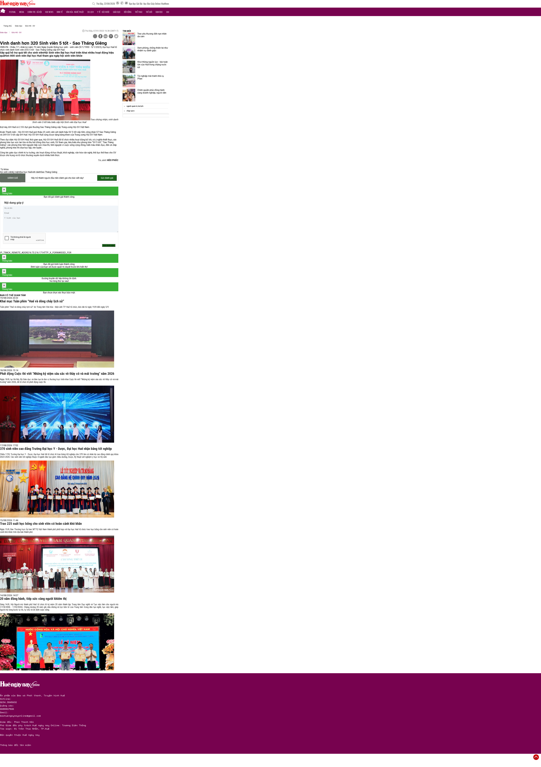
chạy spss (131, 111)
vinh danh (36, 172)
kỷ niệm (16, 172)
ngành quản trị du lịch (135, 106)
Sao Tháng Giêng (49, 172)
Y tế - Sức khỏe (103, 11)
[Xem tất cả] (167, 12)
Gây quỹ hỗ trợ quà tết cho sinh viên (22, 52)
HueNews (165, 3)
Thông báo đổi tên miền (15, 745)
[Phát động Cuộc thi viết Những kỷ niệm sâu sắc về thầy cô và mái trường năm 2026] (57, 414)
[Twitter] (116, 36)
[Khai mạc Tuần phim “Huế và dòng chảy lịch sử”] (57, 339)
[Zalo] (105, 36)
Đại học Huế (26, 172)
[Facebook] (122, 3)
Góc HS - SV (30, 26)
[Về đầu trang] (536, 757)
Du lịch (90, 11)
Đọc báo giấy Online (151, 3)
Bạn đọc (159, 11)
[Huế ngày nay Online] (17, 5)
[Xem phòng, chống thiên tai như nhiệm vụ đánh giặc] (129, 52)
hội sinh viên (6, 172)
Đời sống (127, 11)
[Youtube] (126, 3)
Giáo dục (116, 11)
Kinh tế (60, 11)
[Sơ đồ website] (117, 3)
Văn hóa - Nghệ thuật (75, 11)
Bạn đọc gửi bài (135, 3)
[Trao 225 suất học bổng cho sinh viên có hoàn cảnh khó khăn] (57, 564)
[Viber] (111, 36)
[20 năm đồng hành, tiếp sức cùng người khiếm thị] (57, 641)
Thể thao (138, 11)
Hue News (49, 11)
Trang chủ (8, 26)
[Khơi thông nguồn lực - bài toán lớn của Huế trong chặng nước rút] (129, 67)
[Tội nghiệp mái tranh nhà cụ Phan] (129, 81)
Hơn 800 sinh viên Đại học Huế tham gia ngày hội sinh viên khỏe (43, 55)
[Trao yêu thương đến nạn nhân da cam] (129, 38)
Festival (12, 11)
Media (21, 11)
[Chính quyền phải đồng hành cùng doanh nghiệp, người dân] (129, 95)
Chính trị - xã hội (34, 11)
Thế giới (149, 11)
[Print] (95, 36)
